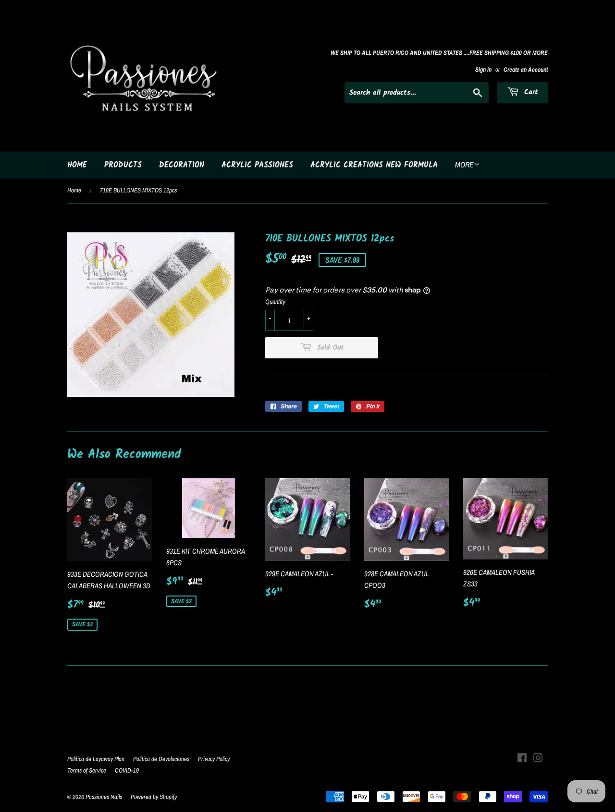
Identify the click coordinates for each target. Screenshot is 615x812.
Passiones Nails (104, 797)
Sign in (483, 69)
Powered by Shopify (154, 797)
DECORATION (181, 165)
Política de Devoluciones (161, 759)
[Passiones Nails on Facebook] (522, 759)
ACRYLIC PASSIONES (257, 165)
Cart (529, 92)
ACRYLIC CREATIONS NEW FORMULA (374, 165)
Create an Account (526, 69)
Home (74, 190)
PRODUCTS (123, 165)
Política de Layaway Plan (95, 759)
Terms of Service (86, 770)
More (464, 164)
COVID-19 (127, 770)
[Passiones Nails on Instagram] (538, 759)
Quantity (275, 301)
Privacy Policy (214, 759)
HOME (77, 165)
